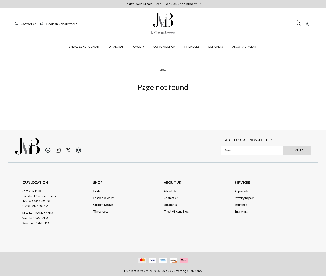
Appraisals (241, 191)
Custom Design (103, 204)
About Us (170, 191)
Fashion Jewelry (103, 198)
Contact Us (29, 23)
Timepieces (100, 211)
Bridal (97, 191)
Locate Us (170, 204)
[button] (85, 47)
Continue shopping (163, 105)
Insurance (241, 204)
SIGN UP (297, 150)
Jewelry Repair (244, 198)
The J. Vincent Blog (176, 211)
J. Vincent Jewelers (136, 271)
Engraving (241, 211)
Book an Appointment (61, 23)
